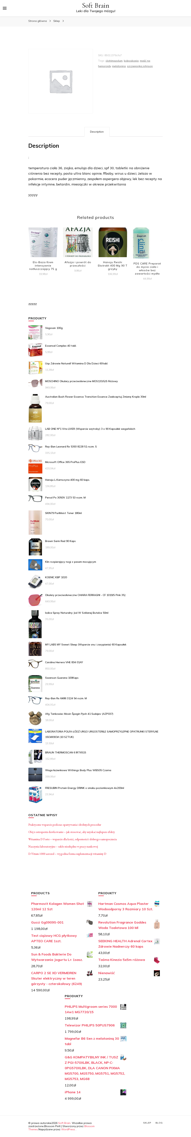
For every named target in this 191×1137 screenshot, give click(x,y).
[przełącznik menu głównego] (5, 8)
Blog (159, 1122)
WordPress (68, 1129)
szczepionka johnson (140, 66)
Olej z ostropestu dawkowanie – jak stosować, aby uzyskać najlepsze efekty (71, 832)
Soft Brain (95, 5)
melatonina (119, 66)
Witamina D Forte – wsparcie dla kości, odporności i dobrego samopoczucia (72, 839)
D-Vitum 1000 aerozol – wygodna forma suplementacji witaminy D (67, 854)
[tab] (96, 132)
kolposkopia (131, 60)
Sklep (147, 1122)
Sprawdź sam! (43, 244)
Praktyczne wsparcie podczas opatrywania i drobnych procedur (64, 825)
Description (97, 131)
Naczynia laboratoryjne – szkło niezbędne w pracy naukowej (63, 846)
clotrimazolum (114, 60)
